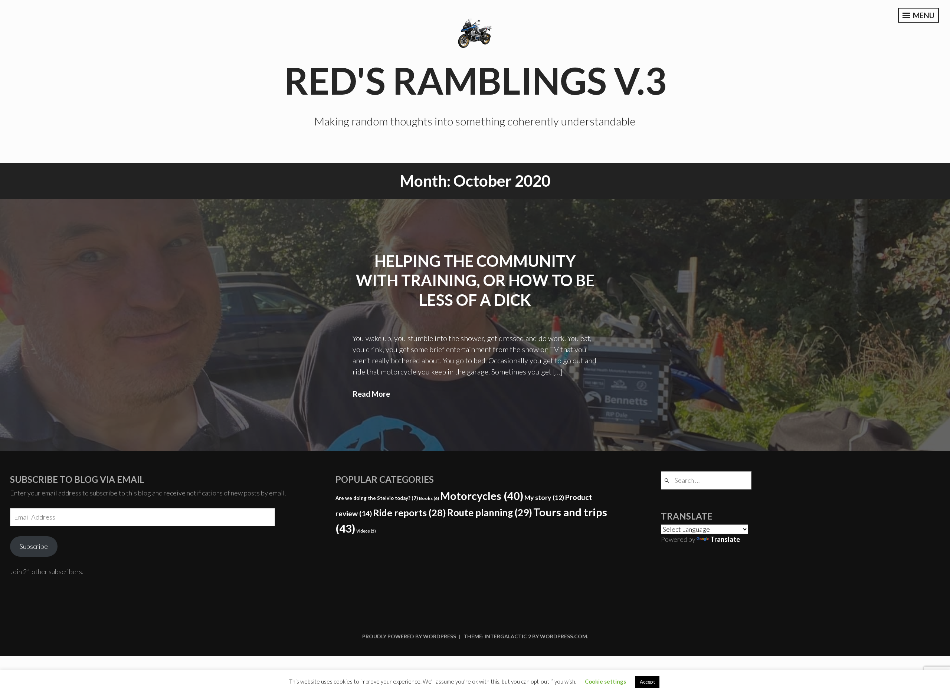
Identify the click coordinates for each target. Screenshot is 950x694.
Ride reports (409, 512)
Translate (725, 539)
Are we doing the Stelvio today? (376, 498)
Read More (371, 393)
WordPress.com (563, 636)
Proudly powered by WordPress (409, 636)
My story (544, 497)
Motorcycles (481, 496)
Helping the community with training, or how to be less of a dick (475, 280)
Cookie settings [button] (605, 681)
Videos (366, 530)
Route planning (489, 512)
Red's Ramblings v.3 (475, 80)
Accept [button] (647, 682)
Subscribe (34, 546)
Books (429, 498)
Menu (922, 15)
